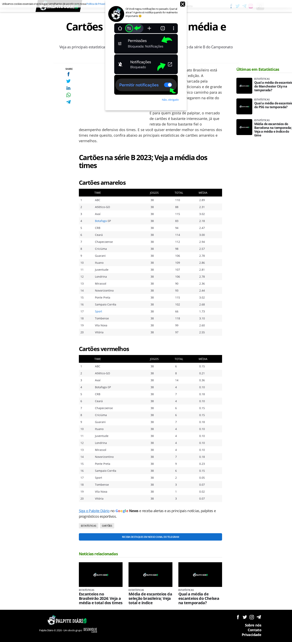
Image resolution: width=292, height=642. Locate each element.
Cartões (107, 525)
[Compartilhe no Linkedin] (68, 88)
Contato (254, 629)
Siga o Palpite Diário (94, 510)
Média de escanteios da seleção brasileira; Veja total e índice (150, 598)
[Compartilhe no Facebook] (68, 74)
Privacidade (251, 634)
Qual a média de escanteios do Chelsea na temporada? (198, 598)
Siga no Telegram (258, 617)
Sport (98, 311)
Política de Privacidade (98, 4)
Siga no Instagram (251, 617)
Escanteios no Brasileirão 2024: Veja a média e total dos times (101, 598)
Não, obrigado (170, 99)
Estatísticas (88, 525)
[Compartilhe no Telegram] (68, 101)
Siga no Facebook (237, 617)
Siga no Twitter (244, 617)
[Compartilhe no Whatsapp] (68, 94)
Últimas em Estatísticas (257, 69)
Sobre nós (253, 625)
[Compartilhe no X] (68, 81)
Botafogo (101, 221)
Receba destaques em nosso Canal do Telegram (150, 537)
